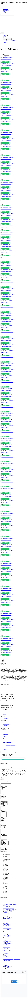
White (5, 895)
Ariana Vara (5, 953)
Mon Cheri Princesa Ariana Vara (9, 909)
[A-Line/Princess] (4, 835)
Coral (5, 884)
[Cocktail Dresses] (6, 787)
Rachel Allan (5, 956)
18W (10, 773)
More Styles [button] (3, 962)
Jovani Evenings (6, 947)
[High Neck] (4, 832)
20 (8, 772)
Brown (5, 890)
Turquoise (6, 864)
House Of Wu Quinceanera (8, 908)
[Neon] (2, 809)
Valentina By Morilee (7, 917)
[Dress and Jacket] (4, 792)
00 (6, 770)
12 (22, 770)
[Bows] (3, 814)
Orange (6, 883)
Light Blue (6, 865)
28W (4, 774)
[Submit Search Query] (15, 752)
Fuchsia (6, 878)
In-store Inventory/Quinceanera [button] (8, 950)
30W (7, 774)
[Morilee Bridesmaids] (7, 57)
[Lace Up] (4, 803)
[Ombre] (2, 810)
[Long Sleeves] (4, 843)
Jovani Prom (5, 945)
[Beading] (3, 813)
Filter (4, 54)
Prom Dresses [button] (4, 931)
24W (20, 773)
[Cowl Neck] (4, 829)
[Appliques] (3, 812)
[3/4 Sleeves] (4, 842)
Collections (5, 734)
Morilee (4, 955)
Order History (6, 724)
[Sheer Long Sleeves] (4, 844)
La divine (5, 965)
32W (11, 774)
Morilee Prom (6, 936)
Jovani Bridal (6, 929)
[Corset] (5, 798)
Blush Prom (5, 939)
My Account (5, 9)
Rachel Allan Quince (7, 911)
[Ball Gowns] (4, 789)
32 (24, 772)
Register (5, 11)
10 (19, 770)
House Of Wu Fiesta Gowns (9, 906)
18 (6, 772)
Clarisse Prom (6, 935)
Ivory (5, 886)
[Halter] (4, 831)
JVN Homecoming (7, 943)
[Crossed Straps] (4, 802)
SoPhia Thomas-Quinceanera (9, 915)
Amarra (4, 954)
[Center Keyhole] (5, 797)
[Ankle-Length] (3, 824)
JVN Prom (5, 942)
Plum (5, 881)
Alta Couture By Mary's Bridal (9, 904)
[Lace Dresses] (4, 793)
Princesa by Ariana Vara (8, 957)
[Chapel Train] (3, 826)
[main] (14, 355)
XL (3, 775)
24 (13, 772)
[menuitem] (15, 8)
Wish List (5, 7)
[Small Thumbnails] (1, 54)
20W (13, 773)
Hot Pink (6, 877)
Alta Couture (5, 923)
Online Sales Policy (7, 718)
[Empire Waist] (4, 836)
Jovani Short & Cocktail (8, 944)
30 (21, 772)
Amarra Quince (6, 905)
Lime (5, 861)
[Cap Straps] (4, 847)
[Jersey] (3, 821)
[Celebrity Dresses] (5, 796)
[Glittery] (2, 807)
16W (6, 773)
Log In (4, 12)
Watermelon (6, 879)
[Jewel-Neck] (4, 833)
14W (3, 773)
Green (5, 860)
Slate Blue (6, 866)
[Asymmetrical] (3, 825)
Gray (5, 892)
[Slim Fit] (4, 839)
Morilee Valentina (6, 918)
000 (3, 770)
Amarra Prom (6, 934)
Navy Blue (6, 869)
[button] (5, 35)
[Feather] (3, 820)
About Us (5, 736)
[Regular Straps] (4, 848)
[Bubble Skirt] (5, 795)
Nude (5, 887)
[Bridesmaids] (6, 785)
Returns (4, 714)
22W (17, 773)
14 (24, 770)
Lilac (5, 872)
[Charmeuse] (3, 818)
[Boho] (4, 790)
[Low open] (4, 804)
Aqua (5, 863)
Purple (5, 870)
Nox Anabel (5, 968)
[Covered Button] (4, 801)
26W (24, 773)
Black (5, 891)
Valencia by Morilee (7, 913)
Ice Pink (6, 874)
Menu (2, 33)
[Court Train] (3, 827)
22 (11, 772)
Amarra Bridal (6, 924)
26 (16, 772)
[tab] (15, 742)
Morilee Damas (6, 967)
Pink (5, 875)
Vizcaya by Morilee (7, 916)
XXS (15, 774)
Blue (5, 868)
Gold (5, 888)
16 (3, 772)
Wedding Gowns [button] (4, 920)
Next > (4, 661)
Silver (5, 894)
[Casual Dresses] (6, 786)
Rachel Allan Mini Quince (8, 910)
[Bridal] (6, 784)
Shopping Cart (6, 10)
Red (5, 882)
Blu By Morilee (6, 925)
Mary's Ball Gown (7, 926)
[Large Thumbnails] (2, 54)
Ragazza (5, 912)
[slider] (25, 759)
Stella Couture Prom (7, 941)
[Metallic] (2, 808)
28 (19, 772)
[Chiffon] (3, 819)
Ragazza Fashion (6, 960)
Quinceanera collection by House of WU (11, 959)
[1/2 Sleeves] (4, 841)
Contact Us (5, 712)
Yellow (5, 856)
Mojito (5, 857)
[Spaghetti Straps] (4, 849)
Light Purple (7, 873)
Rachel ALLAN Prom (7, 948)
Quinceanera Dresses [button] (5, 901)
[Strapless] (4, 850)
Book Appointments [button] (7, 742)
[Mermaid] (4, 837)
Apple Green (7, 859)
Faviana (4, 940)
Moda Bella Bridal (7, 928)
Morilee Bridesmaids (7, 45)
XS (18, 774)
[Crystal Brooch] (3, 816)
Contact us (5, 749)
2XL (7, 775)
